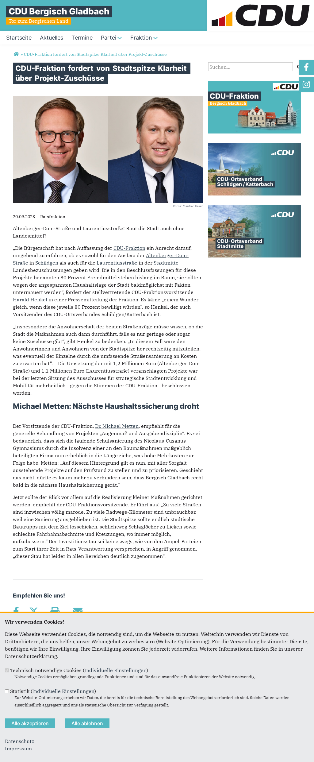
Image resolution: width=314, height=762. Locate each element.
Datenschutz (19, 741)
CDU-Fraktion (129, 248)
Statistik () (53, 691)
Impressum (18, 748)
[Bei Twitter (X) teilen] (33, 611)
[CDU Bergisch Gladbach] (16, 54)
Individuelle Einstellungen (115, 670)
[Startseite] (260, 4)
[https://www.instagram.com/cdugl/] (306, 84)
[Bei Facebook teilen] (16, 611)
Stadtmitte (166, 263)
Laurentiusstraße (117, 263)
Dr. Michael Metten (117, 426)
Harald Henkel (30, 299)
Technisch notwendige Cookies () (79, 670)
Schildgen (46, 263)
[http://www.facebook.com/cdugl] (306, 67)
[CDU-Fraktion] (254, 85)
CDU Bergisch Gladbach (59, 11)
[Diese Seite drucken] (54, 611)
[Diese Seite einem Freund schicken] (77, 611)
